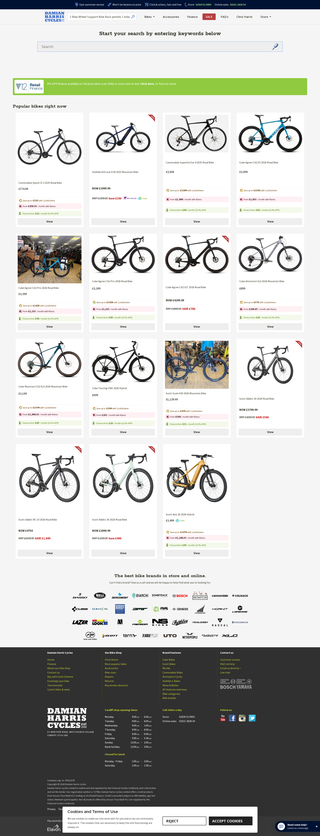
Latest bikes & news (58, 689)
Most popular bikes (116, 664)
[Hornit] (220, 609)
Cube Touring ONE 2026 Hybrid (109, 388)
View (49, 221)
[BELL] (100, 596)
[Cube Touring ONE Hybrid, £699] (123, 362)
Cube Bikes (168, 659)
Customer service (230, 659)
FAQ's (224, 17)
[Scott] (110, 636)
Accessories (171, 17)
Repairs (109, 676)
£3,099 (243, 172)
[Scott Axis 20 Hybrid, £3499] (197, 478)
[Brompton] (200, 596)
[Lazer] (80, 622)
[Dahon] (100, 609)
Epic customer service (92, 4)
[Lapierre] (240, 609)
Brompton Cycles (172, 676)
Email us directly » (230, 668)
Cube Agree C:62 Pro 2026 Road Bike (38, 287)
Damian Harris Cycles (60, 652)
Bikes (148, 17)
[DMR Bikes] (140, 609)
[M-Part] (120, 622)
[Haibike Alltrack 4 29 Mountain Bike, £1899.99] (123, 141)
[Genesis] (180, 609)
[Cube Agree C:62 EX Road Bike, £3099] (270, 136)
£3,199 (22, 393)
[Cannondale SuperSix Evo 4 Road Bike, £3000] (197, 136)
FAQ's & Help (227, 664)
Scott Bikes (169, 664)
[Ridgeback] (240, 622)
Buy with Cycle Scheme (60, 676)
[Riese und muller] (90, 636)
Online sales (222, 4)
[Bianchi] (140, 596)
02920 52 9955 (199, 4)
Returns (109, 681)
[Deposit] (120, 609)
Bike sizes (110, 672)
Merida (166, 668)
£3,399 (22, 294)
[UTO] (170, 636)
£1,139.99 (172, 399)
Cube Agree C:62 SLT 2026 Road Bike (186, 287)
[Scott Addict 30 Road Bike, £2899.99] (123, 480)
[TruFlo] (150, 636)
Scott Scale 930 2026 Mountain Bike (186, 393)
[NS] (160, 622)
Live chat (225, 672)
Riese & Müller (170, 685)
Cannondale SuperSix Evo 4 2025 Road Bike (190, 162)
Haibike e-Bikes (171, 681)
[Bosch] (180, 596)
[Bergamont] (120, 596)
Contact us (53, 672)
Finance (192, 17)
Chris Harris (244, 17)
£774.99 (23, 189)
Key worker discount (116, 685)
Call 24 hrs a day (172, 710)
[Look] (100, 622)
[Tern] (130, 636)
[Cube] (80, 609)
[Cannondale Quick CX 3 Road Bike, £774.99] (49, 146)
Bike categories (171, 693)
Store (191, 4)
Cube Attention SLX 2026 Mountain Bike (261, 281)
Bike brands (169, 698)
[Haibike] (200, 609)
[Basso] (80, 596)
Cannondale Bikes (172, 672)
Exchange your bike (58, 681)
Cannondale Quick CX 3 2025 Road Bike (40, 182)
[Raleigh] (200, 622)
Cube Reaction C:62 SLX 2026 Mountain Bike (43, 386)
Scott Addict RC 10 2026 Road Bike (37, 519)
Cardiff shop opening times (121, 710)
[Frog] (160, 609)
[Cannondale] (220, 596)
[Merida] (140, 622)
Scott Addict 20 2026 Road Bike (256, 398)
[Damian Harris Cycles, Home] (54, 16)
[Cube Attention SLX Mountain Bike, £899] (270, 256)
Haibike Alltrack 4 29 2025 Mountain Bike (115, 172)
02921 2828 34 (230, 4)
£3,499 (170, 520)
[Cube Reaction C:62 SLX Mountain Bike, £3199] (49, 361)
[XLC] (230, 636)
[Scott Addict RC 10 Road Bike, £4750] (49, 480)
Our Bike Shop (113, 652)
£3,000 (170, 172)
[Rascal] (220, 622)
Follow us (226, 710)
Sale (209, 17)
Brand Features (171, 652)
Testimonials (54, 685)
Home (50, 659)
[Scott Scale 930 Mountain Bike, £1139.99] (197, 365)
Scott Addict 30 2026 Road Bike (109, 519)
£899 (242, 288)
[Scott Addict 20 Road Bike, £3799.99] (270, 367)
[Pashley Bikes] (180, 622)
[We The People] (190, 636)
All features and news (174, 689)
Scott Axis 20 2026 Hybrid (180, 514)
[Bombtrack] (160, 596)
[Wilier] (210, 636)
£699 (95, 395)
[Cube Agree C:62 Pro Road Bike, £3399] (49, 259)
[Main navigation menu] (136, 16)
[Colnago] (240, 596)
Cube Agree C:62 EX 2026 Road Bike (258, 162)
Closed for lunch (115, 754)
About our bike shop (58, 668)
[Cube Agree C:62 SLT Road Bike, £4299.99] (197, 259)
